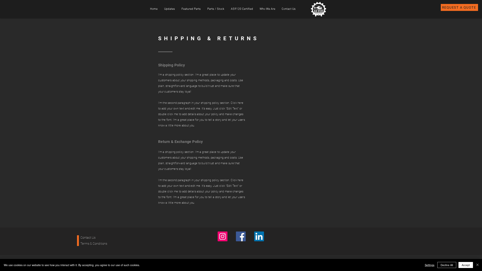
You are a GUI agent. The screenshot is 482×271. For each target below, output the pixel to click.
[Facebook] (241, 236)
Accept (466, 265)
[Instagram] (222, 236)
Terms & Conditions (93, 243)
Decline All (447, 265)
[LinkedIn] (259, 236)
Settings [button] (429, 265)
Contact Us (87, 237)
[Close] (477, 265)
